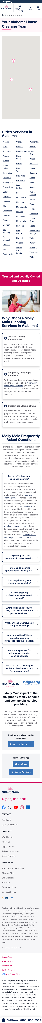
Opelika (19, 243)
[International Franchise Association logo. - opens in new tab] (6, 898)
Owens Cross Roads (19, 250)
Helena (19, 163)
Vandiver (33, 243)
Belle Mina (7, 173)
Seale (32, 182)
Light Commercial (10, 824)
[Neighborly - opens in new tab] (12, 898)
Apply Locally (8, 846)
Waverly (33, 247)
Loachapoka (21, 197)
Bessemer (7, 177)
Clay (5, 206)
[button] (30, 90)
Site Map (6, 882)
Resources (7, 862)
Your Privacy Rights (13, 974)
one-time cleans (25, 506)
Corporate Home (9, 887)
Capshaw (7, 196)
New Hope (21, 226)
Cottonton (7, 211)
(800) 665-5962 (16, 799)
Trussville (34, 213)
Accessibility (7, 966)
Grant (5, 249)
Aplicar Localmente (10, 851)
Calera (6, 192)
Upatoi (32, 226)
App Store (22, 765)
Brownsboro (8, 187)
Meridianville (21, 207)
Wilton (32, 257)
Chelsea (6, 201)
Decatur (6, 220)
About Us (6, 842)
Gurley (19, 142)
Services (6, 814)
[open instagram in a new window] (22, 808)
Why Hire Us (7, 837)
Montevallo (21, 216)
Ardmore (6, 151)
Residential (6, 820)
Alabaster (7, 142)
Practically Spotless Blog (13, 868)
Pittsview (34, 163)
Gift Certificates (9, 892)
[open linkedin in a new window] (28, 808)
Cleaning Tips (8, 873)
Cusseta (6, 215)
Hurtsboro (20, 180)
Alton (5, 146)
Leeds (18, 193)
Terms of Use (7, 957)
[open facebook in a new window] (4, 808)
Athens (6, 156)
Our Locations (8, 878)
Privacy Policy (7, 961)
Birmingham (8, 182)
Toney (32, 209)
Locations (10, 15)
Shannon (33, 187)
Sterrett (33, 199)
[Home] (3, 15)
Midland (19, 211)
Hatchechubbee (23, 151)
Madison (20, 202)
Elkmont (6, 225)
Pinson (32, 159)
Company (7, 831)
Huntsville (20, 176)
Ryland (32, 168)
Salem (32, 177)
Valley (32, 238)
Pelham (33, 146)
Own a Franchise (9, 856)
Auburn (6, 161)
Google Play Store (22, 773)
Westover (34, 252)
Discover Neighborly (21, 745)
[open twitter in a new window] (10, 808)
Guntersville (8, 254)
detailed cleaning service (15, 526)
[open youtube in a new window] (16, 808)
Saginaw (33, 173)
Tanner (32, 204)
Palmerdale (34, 142)
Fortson (6, 245)
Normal (19, 238)
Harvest (19, 146)
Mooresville (21, 221)
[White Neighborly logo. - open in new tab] (7, 1)
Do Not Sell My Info (9, 970)
